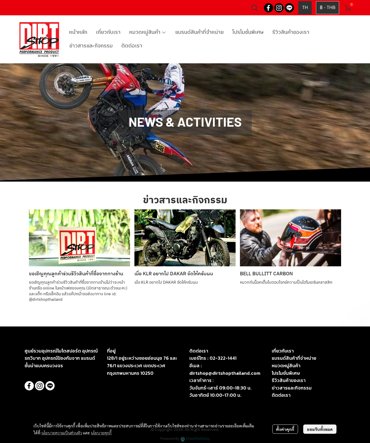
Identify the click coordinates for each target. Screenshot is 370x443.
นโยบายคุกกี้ (101, 432)
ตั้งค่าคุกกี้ (285, 429)
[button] (255, 8)
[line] (289, 7)
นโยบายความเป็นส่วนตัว (61, 432)
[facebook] (268, 7)
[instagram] (279, 7)
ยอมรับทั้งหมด (320, 429)
